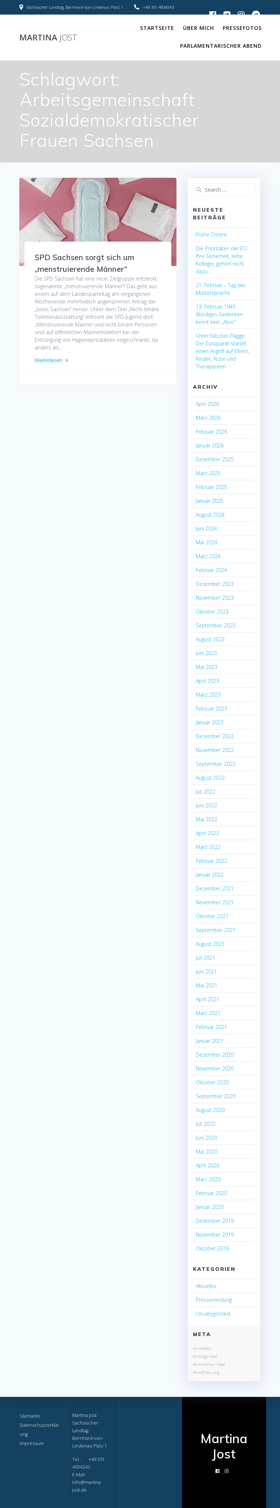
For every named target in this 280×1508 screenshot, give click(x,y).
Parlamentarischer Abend (221, 45)
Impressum (32, 1443)
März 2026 (208, 417)
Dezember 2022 (215, 736)
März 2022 (208, 846)
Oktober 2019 (212, 1248)
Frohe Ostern (211, 234)
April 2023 (207, 680)
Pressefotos (242, 27)
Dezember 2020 (215, 1054)
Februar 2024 (211, 570)
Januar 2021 (209, 1040)
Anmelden (202, 1348)
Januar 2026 (209, 445)
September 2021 (216, 930)
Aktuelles (206, 1285)
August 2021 (210, 943)
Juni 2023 (206, 653)
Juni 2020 (206, 1137)
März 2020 (208, 1179)
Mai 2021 (206, 985)
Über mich (198, 27)
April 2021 (207, 999)
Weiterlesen (48, 360)
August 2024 (210, 514)
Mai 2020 (206, 1151)
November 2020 (215, 1068)
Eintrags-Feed (205, 1356)
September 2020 (216, 1096)
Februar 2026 (211, 431)
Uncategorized (213, 1313)
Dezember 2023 (215, 583)
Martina (48, 38)
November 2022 (215, 750)
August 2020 (210, 1109)
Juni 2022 (206, 805)
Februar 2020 (211, 1193)
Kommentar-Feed (209, 1364)
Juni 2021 (206, 971)
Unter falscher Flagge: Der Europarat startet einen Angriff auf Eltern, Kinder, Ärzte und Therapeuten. (222, 351)
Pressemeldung (214, 1299)
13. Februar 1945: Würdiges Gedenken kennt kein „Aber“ (219, 314)
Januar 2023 (209, 722)
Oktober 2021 (212, 916)
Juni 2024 (206, 528)
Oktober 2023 (212, 611)
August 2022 (210, 777)
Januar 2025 (209, 500)
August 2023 (210, 639)
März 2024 (208, 556)
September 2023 (216, 625)
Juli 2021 (205, 957)
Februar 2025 (211, 486)
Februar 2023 (211, 708)
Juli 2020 (205, 1123)
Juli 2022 (205, 791)
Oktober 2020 (212, 1082)
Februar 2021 (211, 1026)
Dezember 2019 (215, 1220)
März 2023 (208, 694)
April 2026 (207, 403)
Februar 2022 (211, 860)
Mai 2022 (206, 819)
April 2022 (207, 833)
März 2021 (208, 1013)
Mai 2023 (206, 666)
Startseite (157, 27)
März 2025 (208, 473)
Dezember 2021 (215, 888)
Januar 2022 (209, 874)
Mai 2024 (206, 542)
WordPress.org (206, 1372)
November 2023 (215, 597)
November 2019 (215, 1234)
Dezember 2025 (215, 459)
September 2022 (216, 763)
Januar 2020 (209, 1206)
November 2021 (215, 902)
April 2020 (207, 1165)
